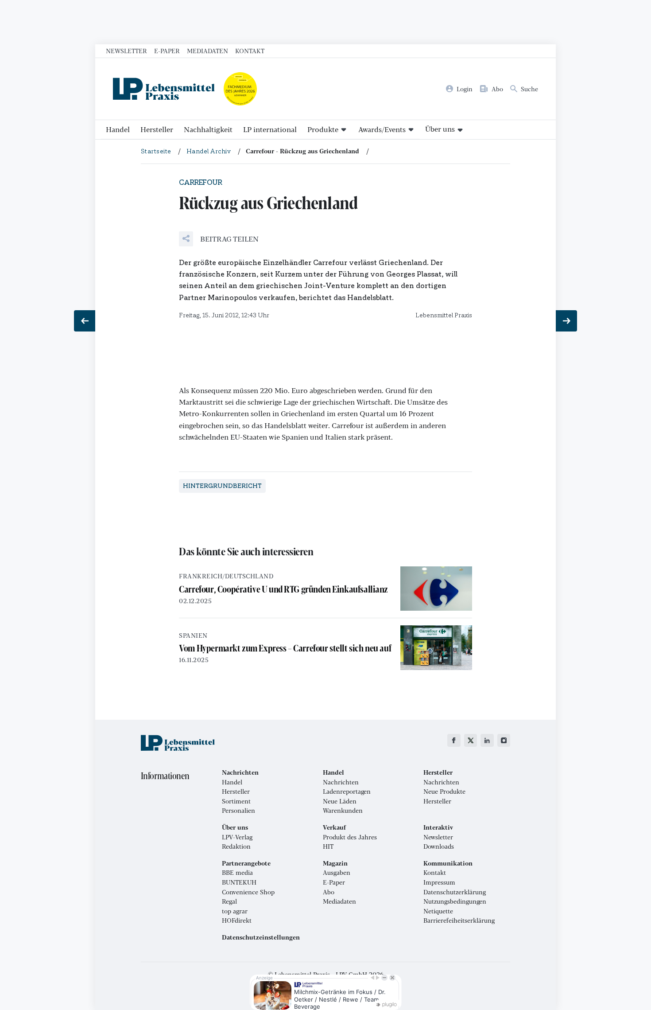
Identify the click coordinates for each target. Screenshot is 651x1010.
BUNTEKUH (239, 882)
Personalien (238, 810)
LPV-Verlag (237, 837)
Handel (118, 129)
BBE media (237, 873)
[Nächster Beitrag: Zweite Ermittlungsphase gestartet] (566, 320)
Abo (328, 892)
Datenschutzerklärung (454, 892)
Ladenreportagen (347, 791)
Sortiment (236, 801)
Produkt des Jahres (350, 837)
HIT (328, 846)
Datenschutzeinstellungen (261, 937)
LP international (270, 129)
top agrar (235, 911)
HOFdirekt (237, 920)
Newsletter (126, 50)
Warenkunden (343, 810)
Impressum (439, 882)
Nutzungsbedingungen (454, 901)
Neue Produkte (444, 791)
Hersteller (156, 129)
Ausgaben (336, 873)
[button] (219, 239)
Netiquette (438, 911)
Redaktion (236, 846)
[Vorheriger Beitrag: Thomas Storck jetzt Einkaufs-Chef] (84, 320)
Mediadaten (207, 50)
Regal (229, 901)
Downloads (438, 846)
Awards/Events (382, 129)
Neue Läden (339, 801)
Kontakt (249, 50)
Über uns (440, 129)
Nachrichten (341, 782)
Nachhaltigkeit (208, 129)
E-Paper (167, 50)
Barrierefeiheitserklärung (459, 920)
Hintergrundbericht (222, 486)
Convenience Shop (248, 892)
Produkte (322, 129)
